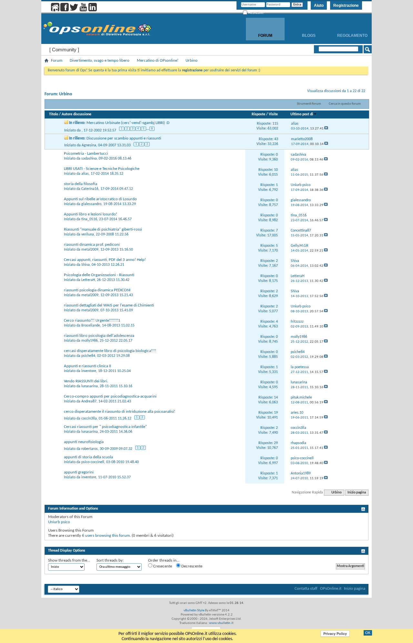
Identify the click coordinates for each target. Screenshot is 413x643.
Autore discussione (76, 114)
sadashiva (89, 159)
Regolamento (352, 35)
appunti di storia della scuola (88, 457)
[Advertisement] (206, 542)
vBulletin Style (194, 610)
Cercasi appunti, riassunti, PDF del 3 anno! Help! (105, 260)
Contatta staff (306, 588)
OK (367, 633)
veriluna (87, 234)
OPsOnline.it (330, 588)
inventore (88, 371)
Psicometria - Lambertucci (86, 153)
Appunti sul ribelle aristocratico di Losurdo (100, 199)
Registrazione (346, 5)
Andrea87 (88, 401)
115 (275, 124)
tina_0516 (89, 219)
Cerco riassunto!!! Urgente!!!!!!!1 (92, 320)
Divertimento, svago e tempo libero (99, 60)
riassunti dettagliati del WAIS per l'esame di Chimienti (109, 305)
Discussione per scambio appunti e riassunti (123, 138)
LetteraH (88, 280)
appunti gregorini (79, 472)
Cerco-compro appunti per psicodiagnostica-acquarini (110, 396)
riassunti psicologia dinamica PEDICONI (97, 290)
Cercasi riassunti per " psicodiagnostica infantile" (105, 427)
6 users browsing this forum (106, 536)
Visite (273, 114)
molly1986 (89, 341)
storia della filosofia (80, 184)
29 (276, 443)
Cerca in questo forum (345, 104)
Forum (265, 35)
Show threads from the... (69, 560)
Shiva (85, 265)
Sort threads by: (110, 560)
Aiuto (319, 5)
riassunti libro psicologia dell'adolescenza (99, 336)
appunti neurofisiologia (84, 442)
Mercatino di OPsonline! (157, 60)
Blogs (309, 35)
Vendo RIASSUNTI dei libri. (86, 381)
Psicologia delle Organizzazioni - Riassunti (99, 275)
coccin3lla (89, 418)
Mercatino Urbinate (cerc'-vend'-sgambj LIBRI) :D (127, 123)
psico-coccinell (92, 462)
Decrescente (191, 566)
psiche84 (88, 356)
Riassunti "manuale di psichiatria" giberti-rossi (103, 229)
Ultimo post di (301, 114)
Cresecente (162, 566)
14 (276, 397)
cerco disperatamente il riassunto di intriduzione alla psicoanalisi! (119, 412)
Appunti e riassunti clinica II (87, 366)
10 (276, 170)
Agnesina (89, 145)
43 (276, 139)
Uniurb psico (59, 522)
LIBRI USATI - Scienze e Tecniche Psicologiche (101, 169)
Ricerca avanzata (346, 57)
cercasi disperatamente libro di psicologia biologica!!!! (110, 351)
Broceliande (90, 325)
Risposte (258, 114)
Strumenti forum (309, 104)
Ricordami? (256, 13)
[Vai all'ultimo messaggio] (326, 128)
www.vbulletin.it (221, 623)
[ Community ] (64, 49)
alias (85, 174)
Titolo (53, 114)
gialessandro (91, 204)
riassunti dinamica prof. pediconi (92, 245)
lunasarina (89, 386)
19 (276, 413)
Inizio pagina (357, 492)
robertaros (89, 449)
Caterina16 (89, 189)
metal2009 (89, 250)
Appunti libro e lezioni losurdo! (90, 214)
